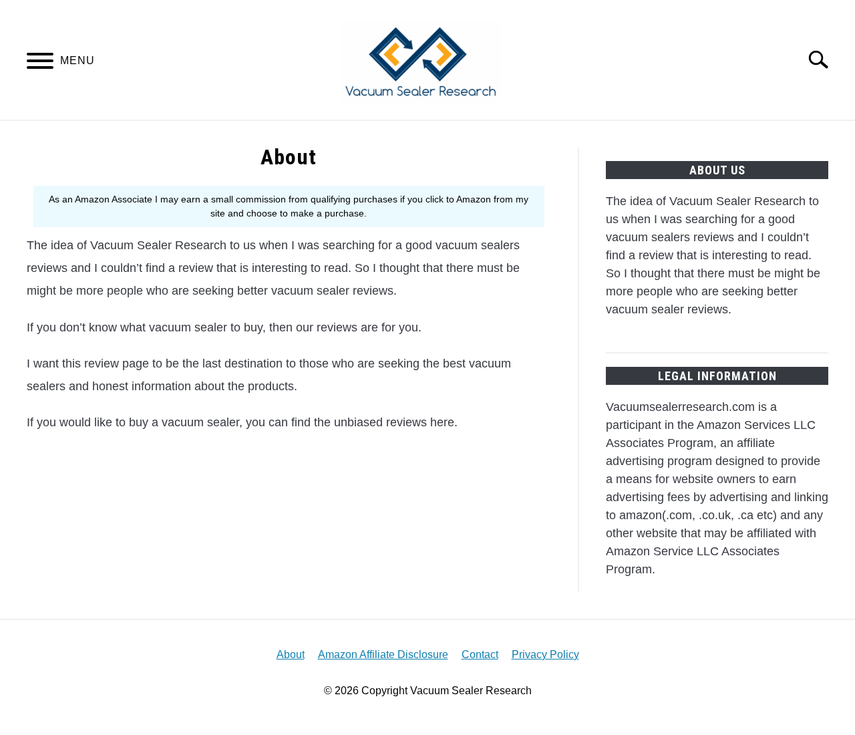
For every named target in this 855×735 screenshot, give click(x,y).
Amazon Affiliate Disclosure (383, 654)
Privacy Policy (545, 654)
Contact (480, 654)
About (291, 654)
